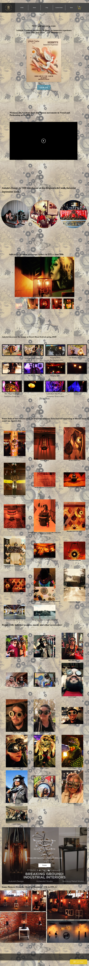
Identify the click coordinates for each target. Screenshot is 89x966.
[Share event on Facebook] (39, 871)
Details (44, 865)
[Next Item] (71, 277)
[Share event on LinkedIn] (49, 871)
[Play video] (43, 141)
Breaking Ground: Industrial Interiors (44, 840)
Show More (44, 398)
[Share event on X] (44, 871)
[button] (79, 7)
